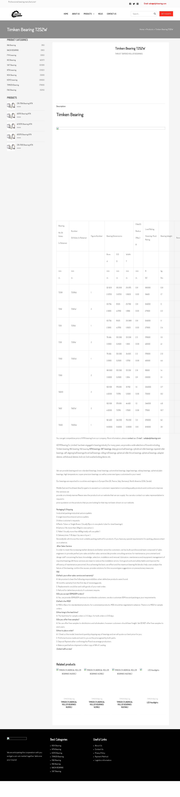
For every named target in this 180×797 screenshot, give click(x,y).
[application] (93, 14)
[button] (166, 13)
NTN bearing (11, 70)
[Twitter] (134, 4)
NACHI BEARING (13, 50)
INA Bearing (11, 45)
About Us (98, 745)
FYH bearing (11, 55)
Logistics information (103, 760)
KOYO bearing (12, 80)
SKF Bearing (11, 65)
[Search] (155, 13)
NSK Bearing (11, 75)
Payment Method (101, 756)
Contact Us (99, 749)
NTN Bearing (56, 749)
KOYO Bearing (57, 753)
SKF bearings (106, 449)
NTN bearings (94, 449)
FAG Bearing (11, 90)
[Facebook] (130, 4)
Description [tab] (61, 106)
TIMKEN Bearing (13, 85)
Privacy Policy (100, 753)
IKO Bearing (11, 60)
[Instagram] (138, 4)
